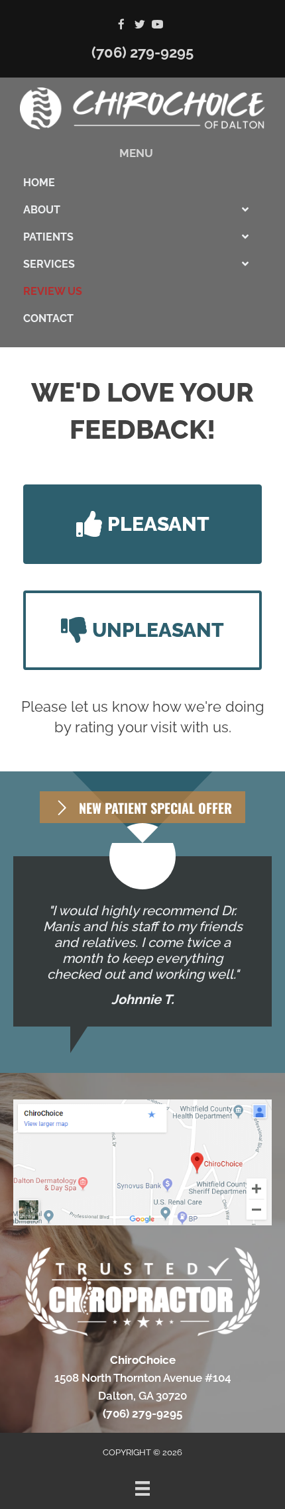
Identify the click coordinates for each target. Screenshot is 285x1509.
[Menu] (142, 1488)
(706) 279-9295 (142, 52)
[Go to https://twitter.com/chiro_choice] (139, 25)
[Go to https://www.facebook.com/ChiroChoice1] (121, 25)
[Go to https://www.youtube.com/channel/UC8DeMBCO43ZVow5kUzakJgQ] (157, 25)
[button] (142, 524)
